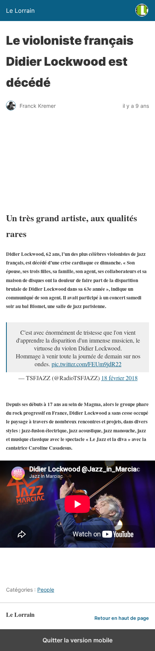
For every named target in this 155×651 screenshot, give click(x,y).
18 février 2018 (119, 378)
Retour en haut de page (121, 618)
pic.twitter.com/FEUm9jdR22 (87, 364)
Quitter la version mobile (77, 640)
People (45, 589)
